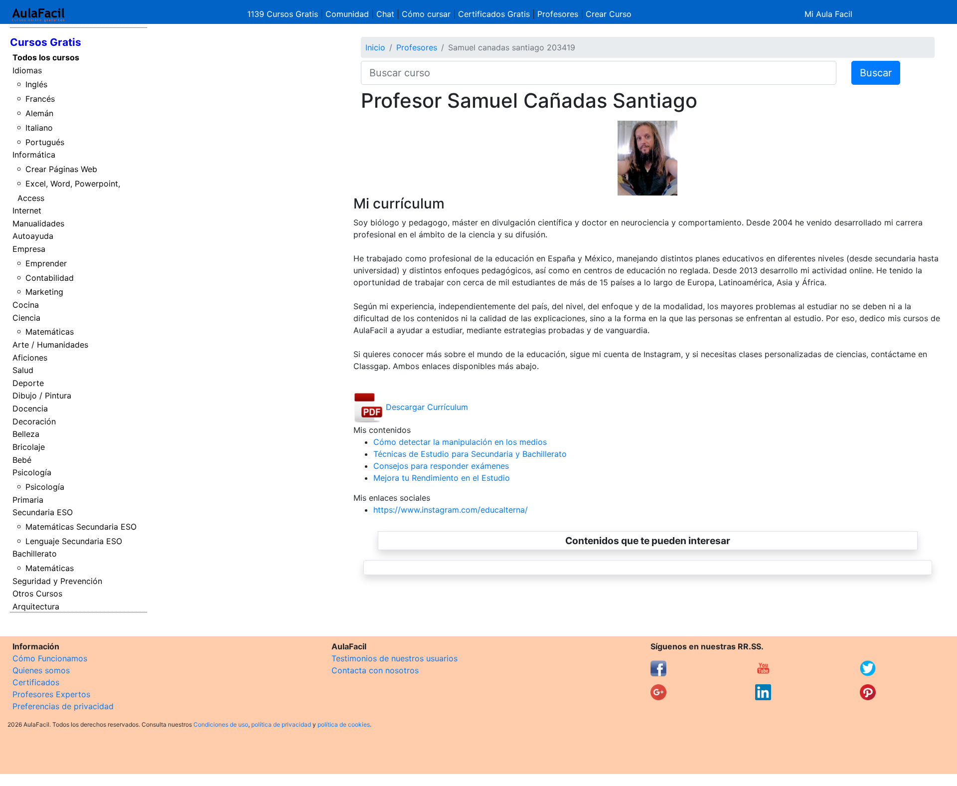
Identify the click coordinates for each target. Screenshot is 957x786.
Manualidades (38, 223)
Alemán (39, 113)
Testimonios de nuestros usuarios (394, 658)
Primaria (27, 500)
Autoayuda (32, 236)
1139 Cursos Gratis (283, 14)
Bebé (21, 460)
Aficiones (29, 358)
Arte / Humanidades (50, 345)
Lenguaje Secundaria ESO (73, 541)
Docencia (30, 408)
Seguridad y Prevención (57, 581)
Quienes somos (41, 670)
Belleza (25, 434)
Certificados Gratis (494, 14)
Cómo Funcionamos (49, 658)
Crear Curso (609, 14)
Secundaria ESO (42, 512)
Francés (40, 99)
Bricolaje (28, 447)
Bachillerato (34, 554)
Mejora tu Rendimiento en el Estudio (441, 478)
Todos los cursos (45, 57)
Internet (26, 210)
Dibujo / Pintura (41, 395)
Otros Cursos (37, 593)
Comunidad (347, 14)
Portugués (44, 142)
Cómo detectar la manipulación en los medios (460, 442)
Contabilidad (49, 278)
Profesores (557, 14)
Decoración (34, 421)
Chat (385, 14)
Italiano (39, 128)
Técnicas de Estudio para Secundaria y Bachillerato (470, 454)
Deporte (28, 383)
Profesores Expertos (51, 694)
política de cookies (344, 724)
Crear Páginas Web (61, 169)
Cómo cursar (426, 14)
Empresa (28, 249)
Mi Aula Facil (828, 14)
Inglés (36, 84)
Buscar (876, 73)
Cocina (25, 305)
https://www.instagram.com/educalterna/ (450, 510)
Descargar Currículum (425, 407)
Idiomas (27, 70)
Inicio (375, 47)
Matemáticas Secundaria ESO (81, 527)
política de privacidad (281, 724)
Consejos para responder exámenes (441, 466)
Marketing (44, 292)
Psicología (31, 472)
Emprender (46, 263)
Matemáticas (49, 332)
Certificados (35, 682)
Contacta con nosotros (375, 670)
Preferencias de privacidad (63, 706)
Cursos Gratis (45, 42)
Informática (33, 155)
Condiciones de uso (220, 724)
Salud (22, 370)
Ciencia (26, 318)
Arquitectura (35, 606)
